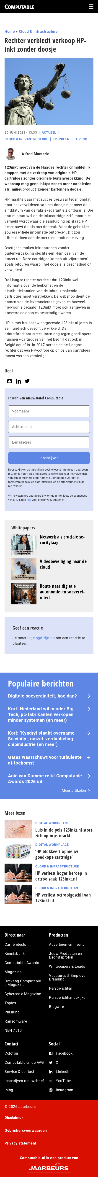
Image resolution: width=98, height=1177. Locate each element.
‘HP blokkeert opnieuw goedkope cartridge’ (56, 854)
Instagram (64, 1090)
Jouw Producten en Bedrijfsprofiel (65, 955)
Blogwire (56, 1007)
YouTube (63, 1081)
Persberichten (60, 988)
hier (29, 499)
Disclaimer (14, 1117)
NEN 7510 (13, 1030)
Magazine (13, 972)
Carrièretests (15, 944)
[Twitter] (27, 381)
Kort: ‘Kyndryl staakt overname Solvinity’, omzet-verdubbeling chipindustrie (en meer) (41, 738)
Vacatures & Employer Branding (68, 977)
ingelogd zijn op (41, 638)
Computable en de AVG (24, 1062)
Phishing (12, 1012)
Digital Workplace (52, 823)
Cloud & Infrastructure (38, 31)
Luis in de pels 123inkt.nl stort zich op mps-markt (63, 833)
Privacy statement (20, 1143)
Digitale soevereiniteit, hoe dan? (42, 696)
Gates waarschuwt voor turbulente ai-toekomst (45, 760)
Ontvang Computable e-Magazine (23, 983)
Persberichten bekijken (68, 997)
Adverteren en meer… (66, 944)
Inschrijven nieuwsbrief (24, 1081)
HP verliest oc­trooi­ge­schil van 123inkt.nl (63, 898)
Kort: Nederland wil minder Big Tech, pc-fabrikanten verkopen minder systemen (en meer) (41, 714)
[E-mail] (9, 381)
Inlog (9, 1090)
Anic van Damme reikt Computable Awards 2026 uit (45, 778)
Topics (10, 1003)
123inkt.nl (62, 139)
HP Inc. (82, 139)
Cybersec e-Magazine (23, 994)
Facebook (64, 1053)
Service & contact (19, 1071)
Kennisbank (15, 953)
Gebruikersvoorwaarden (26, 1130)
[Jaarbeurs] (49, 1166)
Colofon (11, 1053)
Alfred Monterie (35, 154)
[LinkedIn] (18, 381)
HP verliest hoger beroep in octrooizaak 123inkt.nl (61, 876)
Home (10, 31)
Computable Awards (22, 963)
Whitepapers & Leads (67, 966)
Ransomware (16, 1021)
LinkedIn (63, 1071)
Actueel (49, 132)
